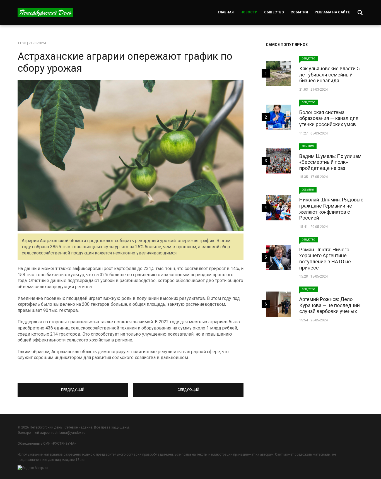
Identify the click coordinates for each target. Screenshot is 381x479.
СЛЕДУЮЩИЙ (188, 387)
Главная (226, 12)
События (299, 12)
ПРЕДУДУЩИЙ (72, 387)
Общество (274, 12)
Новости (248, 12)
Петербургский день (45, 12)
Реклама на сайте (332, 12)
